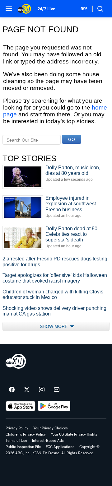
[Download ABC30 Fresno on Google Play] (54, 406)
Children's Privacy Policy (26, 434)
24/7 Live (46, 9)
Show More (54, 326)
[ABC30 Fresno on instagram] (41, 390)
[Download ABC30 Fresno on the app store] (20, 406)
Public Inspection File (23, 447)
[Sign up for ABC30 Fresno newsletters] (56, 390)
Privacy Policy (17, 428)
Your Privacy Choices (50, 428)
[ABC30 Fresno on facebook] (12, 390)
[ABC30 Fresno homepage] (24, 9)
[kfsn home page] (16, 361)
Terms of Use (16, 440)
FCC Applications (60, 447)
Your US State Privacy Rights (74, 434)
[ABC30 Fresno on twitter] (27, 390)
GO (71, 139)
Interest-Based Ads (48, 440)
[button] (8, 8)
